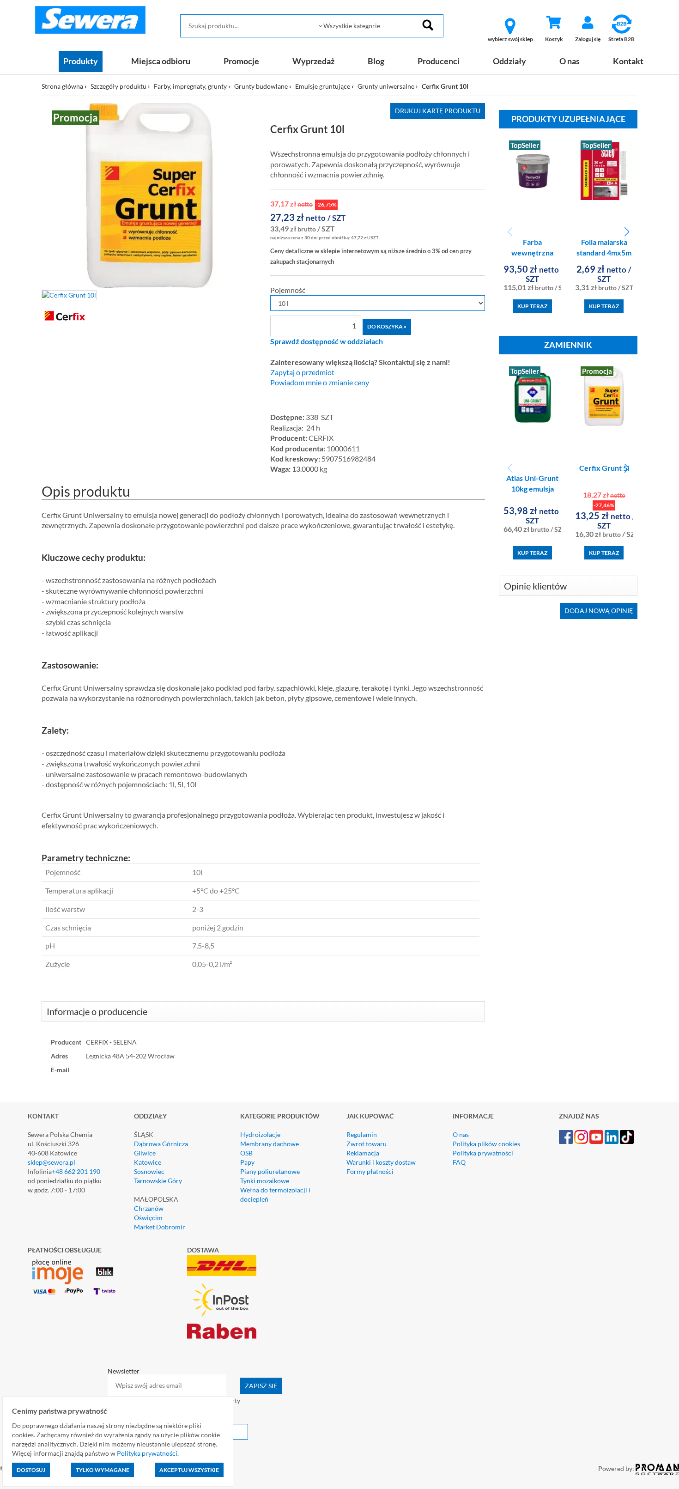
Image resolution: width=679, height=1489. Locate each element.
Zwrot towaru (366, 1144)
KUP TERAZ (532, 306)
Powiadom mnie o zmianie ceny (319, 382)
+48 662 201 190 (76, 1171)
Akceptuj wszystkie (189, 1469)
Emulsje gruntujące (322, 86)
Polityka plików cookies (486, 1144)
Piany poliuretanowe (270, 1171)
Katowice (147, 1162)
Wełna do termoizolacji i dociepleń (275, 1194)
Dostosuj (31, 1469)
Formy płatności (370, 1171)
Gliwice (145, 1153)
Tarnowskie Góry (158, 1181)
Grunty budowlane (261, 86)
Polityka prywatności (483, 1153)
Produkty (80, 61)
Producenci (439, 61)
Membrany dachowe (269, 1144)
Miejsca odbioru (160, 61)
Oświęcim (148, 1218)
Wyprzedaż (313, 61)
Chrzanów (149, 1208)
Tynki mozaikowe (264, 1181)
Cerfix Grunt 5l (604, 467)
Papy (247, 1162)
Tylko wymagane (102, 1469)
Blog (376, 61)
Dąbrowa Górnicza (161, 1144)
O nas (569, 61)
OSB (246, 1153)
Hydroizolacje (260, 1134)
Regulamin (361, 1134)
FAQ (459, 1162)
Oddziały (509, 61)
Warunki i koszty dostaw (381, 1162)
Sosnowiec (149, 1171)
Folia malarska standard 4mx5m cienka (603, 252)
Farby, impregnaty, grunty (190, 86)
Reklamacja (362, 1153)
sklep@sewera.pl (51, 1162)
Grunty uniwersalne (386, 86)
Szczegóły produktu (118, 86)
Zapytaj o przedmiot (302, 372)
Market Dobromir (159, 1227)
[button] (626, 232)
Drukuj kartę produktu (437, 111)
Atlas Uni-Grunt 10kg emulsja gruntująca (532, 489)
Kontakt (628, 61)
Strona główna (62, 86)
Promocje (241, 61)
